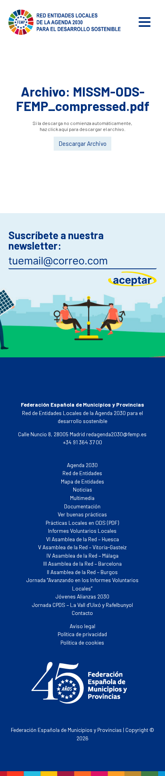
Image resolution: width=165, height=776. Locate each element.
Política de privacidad (82, 634)
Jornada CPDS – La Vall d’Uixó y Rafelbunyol (82, 604)
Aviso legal (82, 626)
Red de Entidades (82, 473)
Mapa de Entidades (82, 481)
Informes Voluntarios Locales (82, 530)
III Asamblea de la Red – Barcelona (82, 563)
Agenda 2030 (82, 465)
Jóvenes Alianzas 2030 (82, 596)
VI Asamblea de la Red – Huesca (82, 539)
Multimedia (82, 497)
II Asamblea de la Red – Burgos (82, 571)
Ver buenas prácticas (82, 514)
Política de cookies (82, 642)
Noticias (82, 489)
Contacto (82, 612)
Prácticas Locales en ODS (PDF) (82, 522)
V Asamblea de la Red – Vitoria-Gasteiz (82, 547)
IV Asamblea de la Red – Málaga (82, 555)
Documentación (82, 506)
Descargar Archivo (82, 143)
